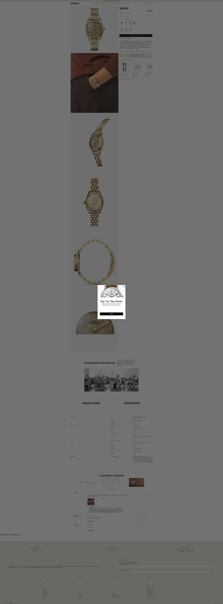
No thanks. (111, 316)
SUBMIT (111, 313)
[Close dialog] (124, 286)
